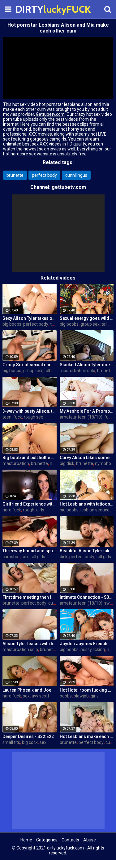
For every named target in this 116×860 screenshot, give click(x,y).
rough (28, 509)
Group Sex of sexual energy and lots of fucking (29, 364)
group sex (90, 324)
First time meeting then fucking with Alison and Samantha (29, 597)
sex (25, 556)
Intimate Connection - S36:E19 (87, 597)
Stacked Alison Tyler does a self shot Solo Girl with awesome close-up (87, 364)
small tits (11, 742)
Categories (47, 839)
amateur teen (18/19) (81, 417)
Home (26, 839)
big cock (30, 742)
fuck (17, 417)
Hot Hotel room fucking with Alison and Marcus (87, 690)
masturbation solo (77, 370)
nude (55, 463)
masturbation (15, 463)
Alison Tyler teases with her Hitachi (29, 643)
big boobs (11, 324)
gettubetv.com (69, 187)
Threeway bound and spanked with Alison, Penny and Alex (29, 550)
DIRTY (30, 9)
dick (63, 556)
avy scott (40, 695)
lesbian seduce (95, 509)
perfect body (44, 175)
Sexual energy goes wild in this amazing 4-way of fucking (87, 318)
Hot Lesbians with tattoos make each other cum (87, 504)
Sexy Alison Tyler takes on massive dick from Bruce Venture (29, 318)
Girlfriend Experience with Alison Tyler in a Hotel (29, 504)
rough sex (33, 417)
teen (6, 417)
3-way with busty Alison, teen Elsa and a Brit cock (29, 411)
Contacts (70, 839)
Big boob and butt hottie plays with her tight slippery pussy (29, 457)
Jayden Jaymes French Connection (87, 643)
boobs (66, 695)
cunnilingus (76, 175)
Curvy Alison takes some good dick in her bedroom (87, 457)
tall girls (51, 370)
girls (40, 509)
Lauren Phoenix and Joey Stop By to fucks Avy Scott (29, 690)
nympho (103, 463)
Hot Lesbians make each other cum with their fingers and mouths (87, 736)
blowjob (81, 695)
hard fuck (11, 509)
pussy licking (92, 649)
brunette (15, 175)
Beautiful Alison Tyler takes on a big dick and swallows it (87, 550)
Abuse (89, 839)
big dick (67, 463)
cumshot (11, 556)
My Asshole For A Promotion (87, 411)
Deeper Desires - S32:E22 (28, 736)
